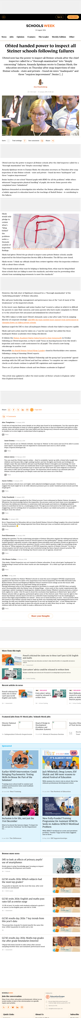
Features (31, 37)
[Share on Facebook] (13, 410)
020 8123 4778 (53, 1005)
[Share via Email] (27, 410)
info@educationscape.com (56, 1008)
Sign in (59, 17)
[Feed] (4, 1007)
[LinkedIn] (17, 1007)
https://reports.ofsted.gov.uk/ (15, 447)
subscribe (73, 17)
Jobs (12, 37)
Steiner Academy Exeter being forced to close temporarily (38, 338)
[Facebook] (8, 1007)
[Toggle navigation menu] (4, 17)
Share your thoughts (40, 616)
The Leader (44, 37)
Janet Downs (9, 441)
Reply (6, 434)
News (4, 37)
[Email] (22, 1007)
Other (71, 37)
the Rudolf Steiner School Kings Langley (28, 351)
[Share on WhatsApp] (9, 410)
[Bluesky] (13, 1007)
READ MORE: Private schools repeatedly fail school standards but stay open (35, 249)
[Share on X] (18, 410)
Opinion (20, 37)
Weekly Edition (59, 37)
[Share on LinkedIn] (22, 410)
